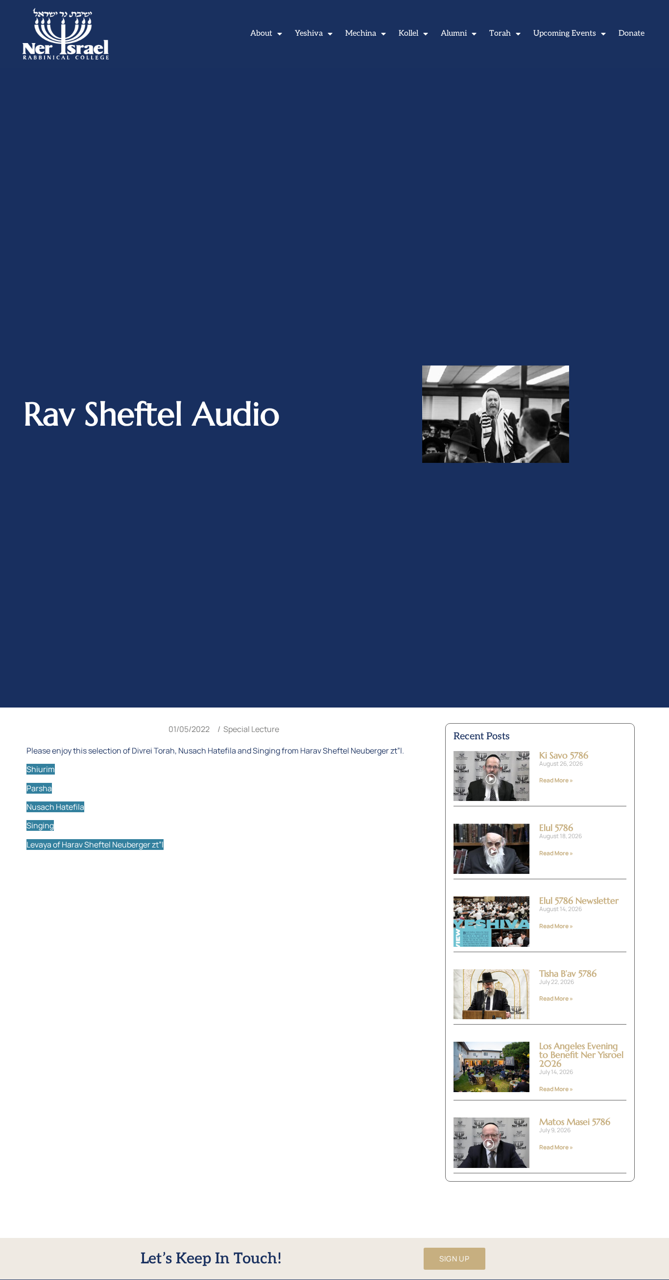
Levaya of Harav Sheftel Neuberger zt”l (95, 844)
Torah (500, 33)
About (261, 33)
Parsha (39, 788)
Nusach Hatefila (55, 806)
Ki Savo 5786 (563, 755)
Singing (40, 825)
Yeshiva (309, 33)
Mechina (360, 33)
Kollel (408, 33)
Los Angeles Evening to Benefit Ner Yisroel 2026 (581, 1054)
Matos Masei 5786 (574, 1121)
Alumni (454, 33)
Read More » (556, 780)
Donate (632, 33)
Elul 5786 (556, 827)
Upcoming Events (564, 33)
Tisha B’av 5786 (568, 973)
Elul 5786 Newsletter (579, 900)
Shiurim (40, 769)
